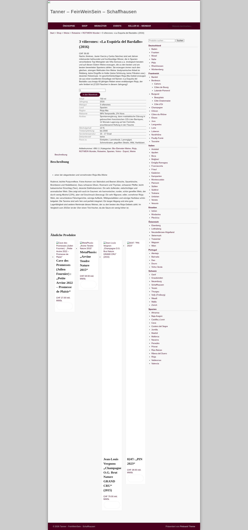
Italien (152, 145)
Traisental (155, 239)
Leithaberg (156, 229)
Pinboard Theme (187, 526)
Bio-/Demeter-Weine (121, 148)
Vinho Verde (156, 267)
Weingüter (100, 26)
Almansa (155, 312)
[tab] (61, 154)
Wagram (155, 242)
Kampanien (156, 176)
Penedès (155, 343)
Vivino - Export (122, 151)
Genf (153, 274)
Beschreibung (61, 154)
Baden (154, 49)
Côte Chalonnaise (162, 101)
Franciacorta (157, 166)
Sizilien (154, 186)
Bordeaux (155, 80)
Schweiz (153, 271)
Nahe (153, 59)
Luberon (155, 131)
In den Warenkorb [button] (64, 306)
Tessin (154, 288)
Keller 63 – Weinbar (139, 26)
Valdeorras (156, 360)
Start (52, 33)
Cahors (157, 84)
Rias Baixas (156, 350)
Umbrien (155, 196)
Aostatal (155, 149)
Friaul (154, 169)
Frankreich (154, 73)
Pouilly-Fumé (157, 138)
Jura (153, 121)
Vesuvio (154, 203)
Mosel (154, 56)
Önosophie (69, 26)
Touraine (155, 141)
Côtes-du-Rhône (158, 114)
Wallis (154, 302)
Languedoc (156, 124)
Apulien (154, 152)
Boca (153, 156)
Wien (153, 246)
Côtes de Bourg (161, 87)
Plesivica (155, 218)
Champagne (157, 107)
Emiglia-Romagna (159, 162)
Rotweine (76, 33)
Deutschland (155, 45)
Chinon (154, 111)
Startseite (55, 26)
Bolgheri (155, 159)
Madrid (154, 333)
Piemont (155, 183)
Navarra (155, 340)
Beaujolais (159, 97)
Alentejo (155, 253)
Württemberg (157, 69)
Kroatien (153, 207)
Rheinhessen (157, 66)
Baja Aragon (156, 316)
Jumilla (154, 329)
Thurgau (155, 291)
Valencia (155, 363)
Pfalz (153, 62)
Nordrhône (156, 134)
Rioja (134, 148)
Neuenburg (156, 281)
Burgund (155, 94)
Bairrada (155, 257)
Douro (154, 263)
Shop (84, 26)
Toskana (155, 193)
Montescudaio (157, 179)
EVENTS (117, 26)
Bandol (154, 77)
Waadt (154, 298)
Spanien (110, 151)
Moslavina (156, 214)
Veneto (154, 200)
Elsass (154, 118)
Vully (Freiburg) (158, 295)
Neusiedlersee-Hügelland (162, 232)
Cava (153, 323)
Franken (155, 52)
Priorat (154, 346)
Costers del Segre (159, 326)
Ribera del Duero (159, 353)
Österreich (154, 222)
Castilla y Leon (158, 319)
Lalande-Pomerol (162, 90)
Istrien (154, 211)
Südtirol (154, 190)
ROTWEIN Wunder (91, 33)
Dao (153, 260)
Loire (153, 128)
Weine (66, 33)
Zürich (154, 305)
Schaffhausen (157, 285)
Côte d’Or (158, 104)
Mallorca (155, 336)
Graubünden (157, 278)
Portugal (153, 250)
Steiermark (156, 235)
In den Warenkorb (90, 95)
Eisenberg (156, 225)
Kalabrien (155, 173)
